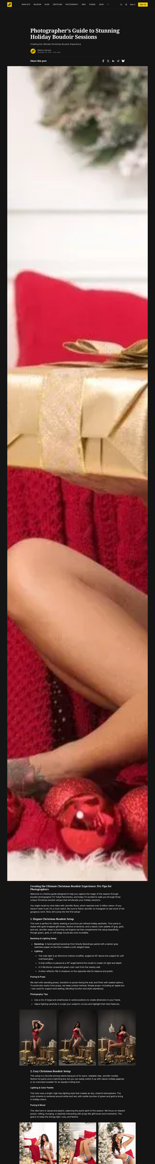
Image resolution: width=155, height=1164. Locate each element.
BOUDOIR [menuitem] (37, 4)
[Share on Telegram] (118, 61)
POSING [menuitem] (92, 4)
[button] (108, 4)
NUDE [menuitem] (47, 4)
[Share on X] (108, 61)
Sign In (132, 4)
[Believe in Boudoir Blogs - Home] (11, 4)
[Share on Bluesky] (123, 61)
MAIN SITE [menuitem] (26, 4)
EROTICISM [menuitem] (57, 4)
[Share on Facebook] (103, 61)
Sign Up (143, 4)
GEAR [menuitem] (101, 4)
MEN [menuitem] (84, 4)
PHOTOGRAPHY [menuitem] (72, 4)
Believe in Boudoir (44, 50)
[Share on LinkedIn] (113, 61)
